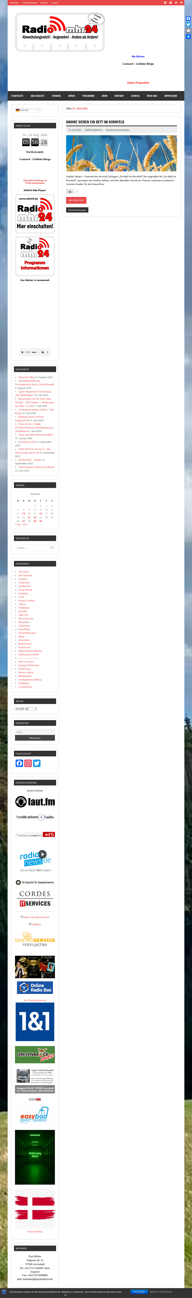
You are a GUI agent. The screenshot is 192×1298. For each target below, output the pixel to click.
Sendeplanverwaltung (30, 679)
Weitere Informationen (161, 1292)
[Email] (188, 31)
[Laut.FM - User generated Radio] (35, 806)
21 (29, 517)
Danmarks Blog (26, 377)
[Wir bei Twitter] (176, 2)
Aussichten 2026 (27, 441)
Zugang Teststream (28, 665)
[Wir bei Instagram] (181, 2)
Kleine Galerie (25, 672)
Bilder (21, 636)
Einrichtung (24, 668)
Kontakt (119, 96)
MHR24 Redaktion (93, 129)
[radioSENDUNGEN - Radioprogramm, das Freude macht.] (35, 834)
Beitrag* (44, 2)
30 (40, 521)
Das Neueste (37, 96)
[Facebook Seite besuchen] (165, 2)
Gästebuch (24, 625)
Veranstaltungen (29, 2)
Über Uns (152, 96)
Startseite (17, 96)
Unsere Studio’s (26, 600)
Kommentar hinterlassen (118, 129)
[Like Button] (70, 191)
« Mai (18, 524)
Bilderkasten (25, 675)
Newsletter (24, 629)
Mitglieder (24, 683)
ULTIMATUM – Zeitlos (29, 459)
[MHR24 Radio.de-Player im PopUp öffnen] (35, 232)
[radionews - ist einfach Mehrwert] (35, 874)
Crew (104, 96)
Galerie (22, 603)
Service (135, 96)
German (24, 110)
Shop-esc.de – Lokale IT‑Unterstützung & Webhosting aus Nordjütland (34, 427)
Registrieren (25, 643)
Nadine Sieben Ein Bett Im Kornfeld (95, 121)
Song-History (25, 589)
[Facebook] (188, 19)
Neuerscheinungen (77, 209)
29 (35, 521)
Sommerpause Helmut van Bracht (36, 466)
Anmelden (14, 2)
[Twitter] (188, 25)
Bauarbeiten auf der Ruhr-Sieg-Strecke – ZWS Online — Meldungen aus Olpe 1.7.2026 (34, 402)
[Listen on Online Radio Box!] (35, 992)
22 (35, 517)
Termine (56, 96)
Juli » (25, 524)
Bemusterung (25, 618)
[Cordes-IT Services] (35, 907)
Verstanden (139, 1292)
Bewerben (23, 621)
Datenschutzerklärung (30, 650)
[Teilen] (188, 37)
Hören (71, 96)
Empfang (23, 593)
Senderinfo (24, 585)
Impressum (170, 96)
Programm (88, 96)
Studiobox (23, 607)
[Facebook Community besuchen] (170, 2)
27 (23, 521)
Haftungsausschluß (28, 654)
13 (23, 513)
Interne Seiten (26, 661)
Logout (55, 2)
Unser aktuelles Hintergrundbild (35, 434)
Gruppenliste (25, 686)
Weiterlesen (76, 200)
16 (40, 513)
